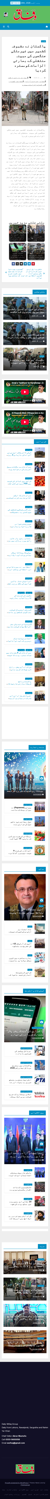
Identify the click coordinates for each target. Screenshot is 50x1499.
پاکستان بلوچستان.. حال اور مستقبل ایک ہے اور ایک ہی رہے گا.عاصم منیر (25, 1318)
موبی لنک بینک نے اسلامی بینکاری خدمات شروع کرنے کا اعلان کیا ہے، (26, 791)
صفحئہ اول (44, 1490)
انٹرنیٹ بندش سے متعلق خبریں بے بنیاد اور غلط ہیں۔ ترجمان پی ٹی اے (19, 1082)
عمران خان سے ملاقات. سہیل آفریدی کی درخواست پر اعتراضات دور (19, 469)
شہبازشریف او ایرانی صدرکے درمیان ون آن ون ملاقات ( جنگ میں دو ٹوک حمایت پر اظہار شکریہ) (20, 699)
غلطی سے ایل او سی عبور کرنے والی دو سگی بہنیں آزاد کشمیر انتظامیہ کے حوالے (33, 273)
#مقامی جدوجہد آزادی (35, 81)
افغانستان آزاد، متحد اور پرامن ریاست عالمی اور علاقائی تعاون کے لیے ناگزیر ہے (25, 1158)
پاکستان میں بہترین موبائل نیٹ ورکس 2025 (20, 1066)
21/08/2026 (37, 1270)
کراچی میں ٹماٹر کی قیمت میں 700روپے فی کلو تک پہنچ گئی (19, 483)
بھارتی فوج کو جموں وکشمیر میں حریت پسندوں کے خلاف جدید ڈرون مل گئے (25, 311)
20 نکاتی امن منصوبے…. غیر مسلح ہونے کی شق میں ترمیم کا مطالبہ (20, 1204)
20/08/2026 (37, 1349)
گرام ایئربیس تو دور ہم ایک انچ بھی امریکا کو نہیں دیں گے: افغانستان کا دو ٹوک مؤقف (19, 1219)
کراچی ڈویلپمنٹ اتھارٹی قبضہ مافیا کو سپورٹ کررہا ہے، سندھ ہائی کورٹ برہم (20, 976)
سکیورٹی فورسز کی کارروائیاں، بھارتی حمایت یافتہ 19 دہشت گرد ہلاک (19, 599)
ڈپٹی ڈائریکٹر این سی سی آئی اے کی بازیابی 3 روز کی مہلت (19, 455)
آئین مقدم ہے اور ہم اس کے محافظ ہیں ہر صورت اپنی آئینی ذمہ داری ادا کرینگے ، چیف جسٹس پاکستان (25, 914)
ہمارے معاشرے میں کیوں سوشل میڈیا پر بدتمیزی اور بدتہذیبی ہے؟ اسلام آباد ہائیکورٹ (20, 961)
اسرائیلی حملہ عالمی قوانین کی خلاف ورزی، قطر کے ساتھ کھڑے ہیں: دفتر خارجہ (19, 585)
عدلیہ (41, 906)
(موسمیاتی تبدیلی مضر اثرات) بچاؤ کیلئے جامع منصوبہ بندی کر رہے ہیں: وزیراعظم (19, 628)
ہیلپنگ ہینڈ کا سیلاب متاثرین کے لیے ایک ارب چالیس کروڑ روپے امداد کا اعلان (18, 556)
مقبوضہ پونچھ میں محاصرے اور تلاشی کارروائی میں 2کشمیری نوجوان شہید (27, 362)
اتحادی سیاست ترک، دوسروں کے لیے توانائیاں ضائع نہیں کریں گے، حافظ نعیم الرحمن (19, 642)
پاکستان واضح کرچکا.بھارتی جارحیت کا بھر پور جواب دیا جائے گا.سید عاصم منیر (19, 685)
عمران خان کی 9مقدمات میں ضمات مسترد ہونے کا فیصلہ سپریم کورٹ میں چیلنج (18, 655)
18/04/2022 (37, 916)
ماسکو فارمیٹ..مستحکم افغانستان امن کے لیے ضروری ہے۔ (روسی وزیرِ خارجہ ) (20, 1176)
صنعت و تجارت (39, 784)
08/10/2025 (37, 1160)
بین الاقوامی (39, 1149)
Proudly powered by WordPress (16, 1483)
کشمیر (43, 41)
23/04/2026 (37, 1038)
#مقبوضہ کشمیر (16, 81)
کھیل (30, 1494)
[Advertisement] (28, 722)
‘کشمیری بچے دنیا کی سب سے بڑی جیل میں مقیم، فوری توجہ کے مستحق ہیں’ (16, 272)
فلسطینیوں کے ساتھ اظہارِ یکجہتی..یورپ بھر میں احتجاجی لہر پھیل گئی (20, 1191)
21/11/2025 (37, 794)
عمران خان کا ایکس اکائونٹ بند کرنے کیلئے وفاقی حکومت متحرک (19, 497)
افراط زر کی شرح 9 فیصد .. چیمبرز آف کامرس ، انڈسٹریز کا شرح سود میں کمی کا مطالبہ (20, 854)
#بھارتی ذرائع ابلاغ (18, 77)
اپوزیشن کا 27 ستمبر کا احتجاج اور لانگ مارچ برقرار (28, 1266)
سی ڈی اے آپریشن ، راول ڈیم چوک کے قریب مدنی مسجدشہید (20, 669)
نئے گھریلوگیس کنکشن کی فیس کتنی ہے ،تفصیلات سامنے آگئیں (19, 512)
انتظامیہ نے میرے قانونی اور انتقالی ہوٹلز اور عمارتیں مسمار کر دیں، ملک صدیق (19, 570)
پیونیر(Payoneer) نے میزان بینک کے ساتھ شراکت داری (21, 810)
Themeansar (25, 1485)
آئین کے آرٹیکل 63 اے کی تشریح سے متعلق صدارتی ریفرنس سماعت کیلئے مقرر (21, 947)
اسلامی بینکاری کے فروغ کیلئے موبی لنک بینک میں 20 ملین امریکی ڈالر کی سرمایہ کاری (20, 1098)
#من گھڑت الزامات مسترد (34, 85)
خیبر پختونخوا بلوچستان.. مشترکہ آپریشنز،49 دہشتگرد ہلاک (26, 1292)
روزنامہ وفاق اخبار (12, 1494)
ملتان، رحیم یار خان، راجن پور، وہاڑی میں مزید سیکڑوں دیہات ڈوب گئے (18, 540)
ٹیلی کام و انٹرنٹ (37, 1028)
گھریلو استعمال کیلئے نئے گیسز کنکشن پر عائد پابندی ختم (19, 612)
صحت (3, 1490)
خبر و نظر (29, 593)
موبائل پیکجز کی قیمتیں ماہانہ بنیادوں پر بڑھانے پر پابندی (20, 1054)
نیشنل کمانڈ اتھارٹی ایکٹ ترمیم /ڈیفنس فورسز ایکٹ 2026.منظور (26, 1345)
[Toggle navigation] (4, 26)
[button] (8, 26)
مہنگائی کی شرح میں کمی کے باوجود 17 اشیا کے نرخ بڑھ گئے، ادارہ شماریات (19, 840)
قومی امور (29, 450)
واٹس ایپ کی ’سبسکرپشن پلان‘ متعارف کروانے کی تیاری (25, 1032)
